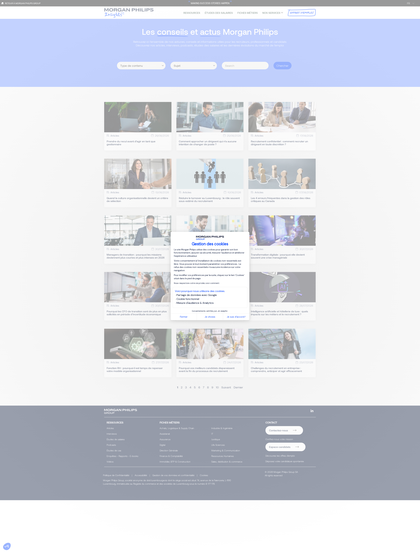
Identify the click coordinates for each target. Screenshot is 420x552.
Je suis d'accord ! (236, 316)
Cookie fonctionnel (188, 299)
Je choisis (210, 316)
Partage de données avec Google (197, 295)
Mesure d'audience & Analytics (195, 303)
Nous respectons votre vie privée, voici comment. (197, 283)
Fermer (184, 316)
